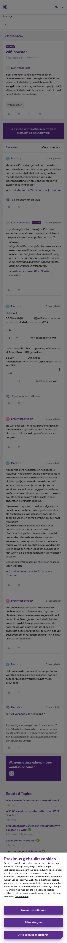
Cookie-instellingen (33, 910)
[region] (33, 898)
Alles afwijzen (33, 922)
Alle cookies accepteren (33, 935)
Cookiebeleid (21, 896)
